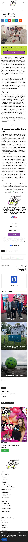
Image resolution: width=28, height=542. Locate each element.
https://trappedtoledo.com (14, 191)
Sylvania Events (5, 497)
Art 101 (2, 266)
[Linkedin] (16, 20)
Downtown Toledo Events (8, 487)
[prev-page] (2, 380)
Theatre (13, 10)
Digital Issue (4, 442)
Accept (4, 539)
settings (16, 536)
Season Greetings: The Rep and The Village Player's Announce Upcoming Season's (21, 268)
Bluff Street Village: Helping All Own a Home (14, 347)
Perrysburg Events (6, 494)
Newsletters (5, 392)
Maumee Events (5, 492)
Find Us (3, 396)
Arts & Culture (8, 10)
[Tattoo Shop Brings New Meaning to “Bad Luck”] (14, 308)
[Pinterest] (9, 20)
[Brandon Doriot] (14, 279)
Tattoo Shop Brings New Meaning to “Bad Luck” (14, 319)
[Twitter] (6, 20)
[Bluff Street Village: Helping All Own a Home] (14, 336)
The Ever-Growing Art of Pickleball (14, 375)
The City (14, 316)
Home (2, 10)
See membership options (14, 53)
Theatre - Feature (14, 250)
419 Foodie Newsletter (8, 394)
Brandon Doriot (6, 16)
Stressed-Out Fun (20, 10)
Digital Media (3, 447)
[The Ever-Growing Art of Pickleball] (14, 363)
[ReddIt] (20, 20)
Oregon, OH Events (6, 489)
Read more (5, 450)
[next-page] (5, 380)
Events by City (5, 485)
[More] (21, 258)
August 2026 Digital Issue (10, 445)
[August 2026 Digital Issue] (14, 424)
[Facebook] (2, 20)
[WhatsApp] (13, 20)
